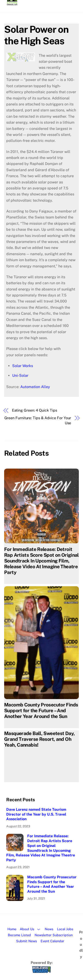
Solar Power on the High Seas (36, 35)
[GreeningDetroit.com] (12, 3)
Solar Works (22, 366)
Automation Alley (35, 387)
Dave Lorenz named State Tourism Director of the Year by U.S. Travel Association (36, 814)
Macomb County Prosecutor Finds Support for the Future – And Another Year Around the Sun (41, 710)
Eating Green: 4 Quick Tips (34, 410)
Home (11, 929)
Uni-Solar (20, 375)
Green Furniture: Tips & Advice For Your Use (37, 420)
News (49, 929)
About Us (27, 929)
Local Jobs (65, 929)
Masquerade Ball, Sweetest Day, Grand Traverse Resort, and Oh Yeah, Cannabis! (39, 739)
